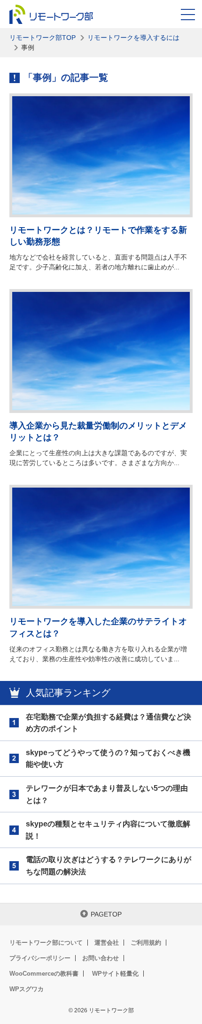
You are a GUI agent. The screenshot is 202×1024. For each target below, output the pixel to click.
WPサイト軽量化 (115, 973)
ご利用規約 (146, 942)
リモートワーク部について (46, 942)
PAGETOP (106, 914)
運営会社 (106, 942)
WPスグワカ (26, 989)
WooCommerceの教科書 (43, 973)
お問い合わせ (100, 958)
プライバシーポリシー (39, 958)
